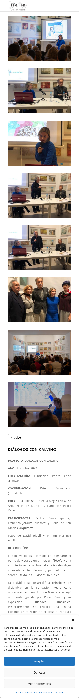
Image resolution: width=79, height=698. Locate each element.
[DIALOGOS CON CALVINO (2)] (39, 112)
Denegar (39, 672)
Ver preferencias (39, 684)
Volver (18, 437)
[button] (73, 620)
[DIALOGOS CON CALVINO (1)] (39, 60)
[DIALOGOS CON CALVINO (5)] (39, 269)
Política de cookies (26, 692)
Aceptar (39, 661)
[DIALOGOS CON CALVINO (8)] (39, 426)
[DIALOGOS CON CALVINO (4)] (39, 217)
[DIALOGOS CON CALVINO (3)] (39, 164)
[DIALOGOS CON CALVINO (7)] (39, 373)
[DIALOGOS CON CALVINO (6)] (39, 321)
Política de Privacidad (51, 692)
